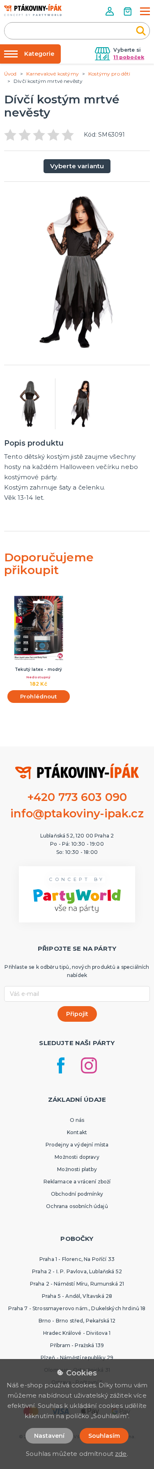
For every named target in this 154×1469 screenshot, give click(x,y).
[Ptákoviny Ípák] (33, 10)
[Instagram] (89, 1065)
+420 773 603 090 (77, 797)
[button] (110, 11)
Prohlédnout (38, 696)
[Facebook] (60, 1065)
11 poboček (128, 57)
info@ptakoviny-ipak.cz (77, 813)
